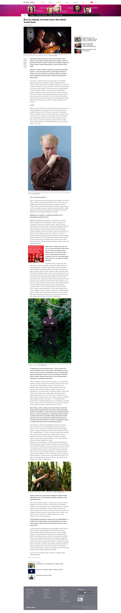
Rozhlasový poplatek (65, 601)
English (93, 606)
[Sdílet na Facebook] (25, 59)
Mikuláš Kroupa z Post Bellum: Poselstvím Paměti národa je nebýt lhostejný (89, 39)
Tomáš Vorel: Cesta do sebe (43, 575)
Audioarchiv (46, 593)
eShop (27, 597)
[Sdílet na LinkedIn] (25, 66)
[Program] (60, 9)
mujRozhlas (58, 2)
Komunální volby (30, 593)
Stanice (67, 2)
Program (50, 2)
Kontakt (62, 599)
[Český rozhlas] (29, 2)
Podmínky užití (87, 606)
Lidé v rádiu (63, 595)
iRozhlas (42, 2)
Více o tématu (78, 36)
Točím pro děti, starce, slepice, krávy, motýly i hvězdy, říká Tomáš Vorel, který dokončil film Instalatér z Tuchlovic (35, 249)
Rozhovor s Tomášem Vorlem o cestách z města (49, 569)
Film (25, 15)
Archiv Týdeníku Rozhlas (56, 15)
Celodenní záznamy (41, 15)
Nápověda (62, 593)
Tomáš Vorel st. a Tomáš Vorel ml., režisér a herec (49, 563)
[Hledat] (95, 2)
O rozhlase (75, 2)
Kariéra (62, 597)
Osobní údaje (80, 606)
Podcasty (45, 595)
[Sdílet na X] (25, 63)
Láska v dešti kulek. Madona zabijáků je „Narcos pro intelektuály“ (89, 45)
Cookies (74, 606)
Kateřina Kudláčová (35, 557)
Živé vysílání (46, 592)
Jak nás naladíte (64, 592)
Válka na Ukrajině (30, 592)
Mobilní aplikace (47, 597)
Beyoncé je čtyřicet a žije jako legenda (89, 50)
